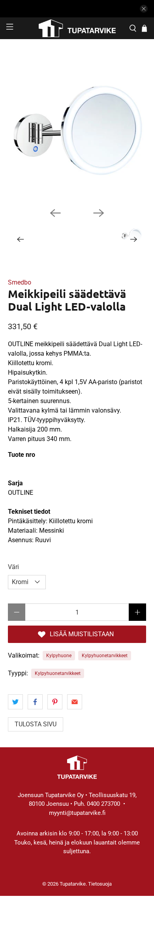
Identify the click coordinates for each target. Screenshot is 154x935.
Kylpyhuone (58, 655)
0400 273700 (103, 803)
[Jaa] (15, 701)
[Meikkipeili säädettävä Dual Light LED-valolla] (77, 132)
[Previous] (55, 213)
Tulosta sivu (35, 724)
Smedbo (19, 282)
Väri (13, 567)
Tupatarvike (73, 884)
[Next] (99, 213)
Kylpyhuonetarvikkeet (105, 655)
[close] (144, 9)
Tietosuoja (100, 884)
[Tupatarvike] (77, 28)
